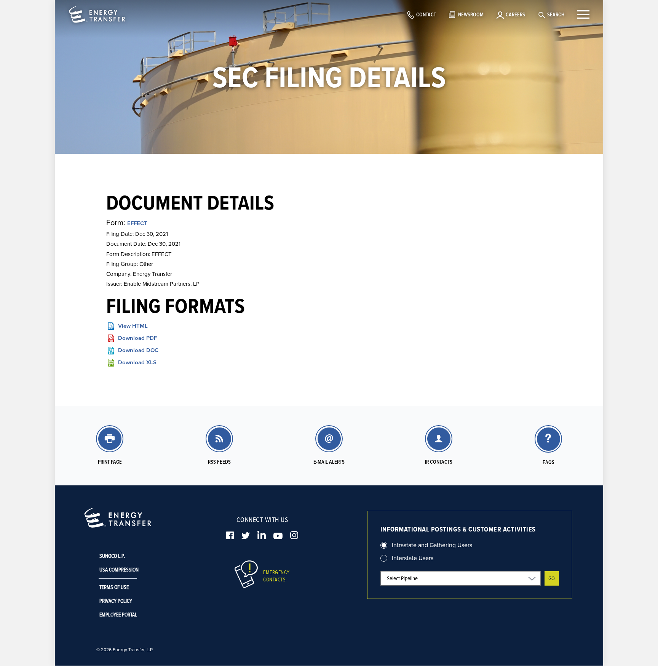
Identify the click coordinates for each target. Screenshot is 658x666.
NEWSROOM (471, 14)
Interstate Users (412, 558)
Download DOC (138, 350)
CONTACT (426, 14)
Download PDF (137, 337)
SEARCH (555, 14)
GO (551, 578)
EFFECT (137, 223)
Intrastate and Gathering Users (432, 545)
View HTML (133, 325)
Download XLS (137, 362)
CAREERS (515, 14)
